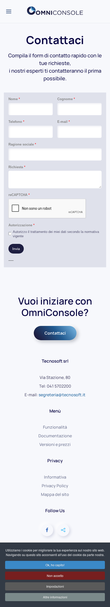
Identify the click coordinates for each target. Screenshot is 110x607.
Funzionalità (55, 427)
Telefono (16, 122)
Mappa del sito (55, 494)
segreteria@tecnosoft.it (62, 395)
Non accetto (55, 575)
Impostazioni (55, 586)
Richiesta (16, 167)
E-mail (63, 122)
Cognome (66, 99)
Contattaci (55, 333)
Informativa (55, 477)
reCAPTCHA (19, 195)
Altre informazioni (55, 597)
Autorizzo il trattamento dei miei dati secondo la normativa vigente (56, 234)
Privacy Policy (55, 486)
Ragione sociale (22, 144)
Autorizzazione (21, 225)
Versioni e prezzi (55, 444)
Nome (14, 99)
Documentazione (55, 436)
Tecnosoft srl (55, 361)
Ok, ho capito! (55, 565)
